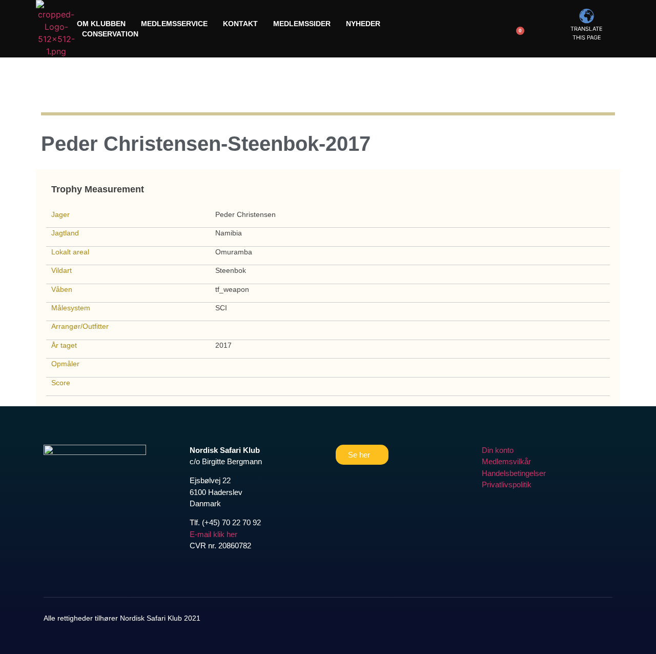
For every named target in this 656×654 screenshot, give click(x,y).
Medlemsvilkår (506, 461)
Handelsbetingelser (514, 473)
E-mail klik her (213, 534)
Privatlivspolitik (506, 484)
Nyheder (363, 23)
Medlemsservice (174, 23)
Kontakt (240, 23)
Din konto (498, 450)
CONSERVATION (110, 34)
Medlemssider (302, 23)
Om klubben (101, 23)
